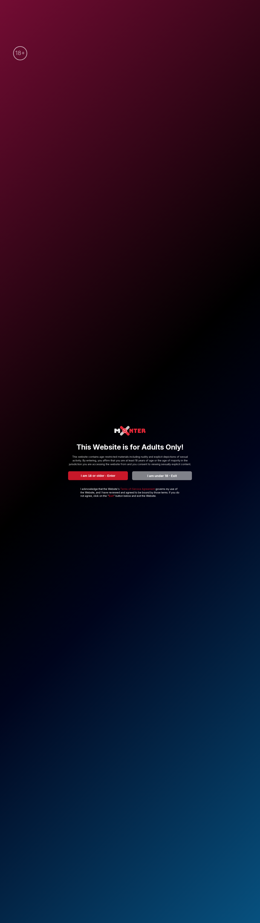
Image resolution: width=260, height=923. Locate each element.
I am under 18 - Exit (162, 476)
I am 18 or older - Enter (98, 475)
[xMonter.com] (130, 431)
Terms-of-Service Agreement (137, 488)
